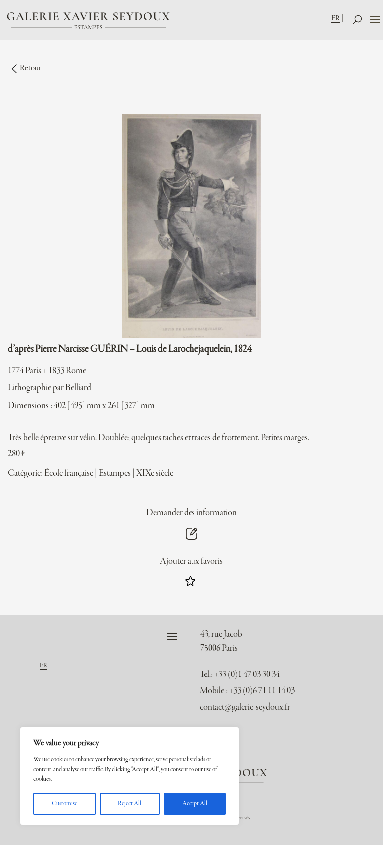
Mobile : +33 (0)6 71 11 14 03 (247, 691)
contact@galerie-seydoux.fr (245, 707)
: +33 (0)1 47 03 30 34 (240, 675)
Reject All (129, 803)
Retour (30, 68)
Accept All (194, 803)
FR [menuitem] (335, 18)
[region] (129, 776)
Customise (64, 803)
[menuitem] (338, 18)
